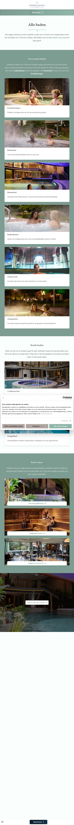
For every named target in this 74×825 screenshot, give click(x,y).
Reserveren (36, 12)
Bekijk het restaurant (36, 563)
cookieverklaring (46, 413)
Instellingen (64, 421)
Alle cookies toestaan (60, 426)
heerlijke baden (51, 37)
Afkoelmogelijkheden (36, 503)
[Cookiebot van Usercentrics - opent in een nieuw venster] (64, 397)
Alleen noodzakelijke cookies (13, 426)
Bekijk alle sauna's (36, 533)
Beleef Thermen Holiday (36, 603)
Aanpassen (36, 426)
